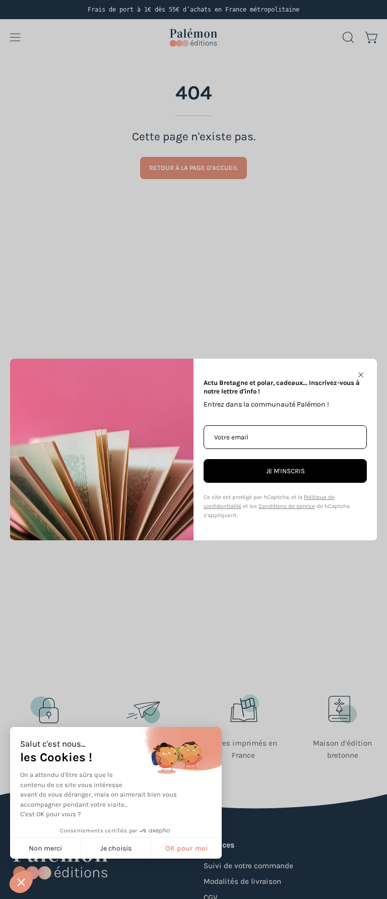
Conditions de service (287, 506)
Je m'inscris (285, 471)
